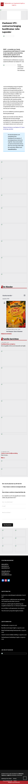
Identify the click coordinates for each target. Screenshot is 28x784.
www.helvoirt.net (5, 568)
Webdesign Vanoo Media (6, 778)
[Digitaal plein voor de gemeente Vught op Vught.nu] (14, 4)
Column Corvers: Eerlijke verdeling (9, 453)
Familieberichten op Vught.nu (8, 344)
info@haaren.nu (5, 573)
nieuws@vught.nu (12, 149)
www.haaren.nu (5, 566)
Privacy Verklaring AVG (7, 781)
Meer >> (3, 457)
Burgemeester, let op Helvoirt (17, 608)
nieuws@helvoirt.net (6, 574)
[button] (1, 14)
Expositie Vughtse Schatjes (16, 610)
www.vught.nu (4, 564)
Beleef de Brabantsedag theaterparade (10, 630)
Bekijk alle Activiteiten (6, 333)
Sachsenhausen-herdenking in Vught (10, 637)
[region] (14, 14)
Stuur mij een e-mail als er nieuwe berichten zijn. (13, 492)
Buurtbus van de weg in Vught (8, 628)
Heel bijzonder (4, 625)
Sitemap (14, 778)
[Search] (7, 4)
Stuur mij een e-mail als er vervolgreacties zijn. (14, 486)
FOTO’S (15, 781)
